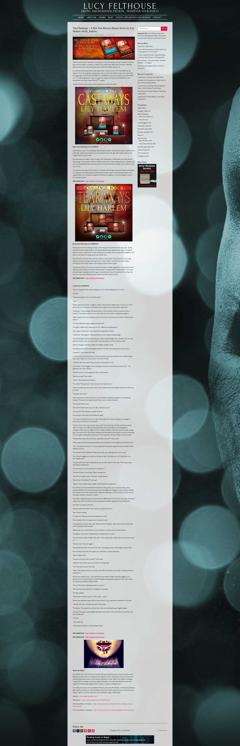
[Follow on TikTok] (93, 730)
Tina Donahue (142, 86)
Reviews (140, 138)
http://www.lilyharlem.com (88, 696)
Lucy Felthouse (79, 35)
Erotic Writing (142, 114)
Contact (157, 17)
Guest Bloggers (100, 35)
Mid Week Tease (143, 129)
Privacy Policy (162, 730)
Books (102, 17)
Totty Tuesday (142, 153)
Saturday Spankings (144, 147)
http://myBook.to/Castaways (95, 181)
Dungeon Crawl (143, 111)
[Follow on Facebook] (74, 730)
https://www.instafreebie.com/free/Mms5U (96, 700)
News (139, 135)
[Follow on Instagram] (85, 730)
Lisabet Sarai (142, 77)
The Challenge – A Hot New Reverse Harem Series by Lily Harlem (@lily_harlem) (103, 29)
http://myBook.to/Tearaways (95, 278)
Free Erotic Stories (145, 116)
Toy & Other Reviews (146, 144)
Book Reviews (143, 140)
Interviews (142, 119)
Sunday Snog (142, 150)
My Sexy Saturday (143, 132)
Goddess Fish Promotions (146, 80)
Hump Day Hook (143, 126)
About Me (91, 17)
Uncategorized (142, 156)
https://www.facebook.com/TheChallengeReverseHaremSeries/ (114, 710)
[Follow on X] (78, 730)
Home (81, 17)
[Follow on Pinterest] (89, 730)
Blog (110, 17)
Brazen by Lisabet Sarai (145, 46)
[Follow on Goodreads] (81, 730)
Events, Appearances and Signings (133, 17)
